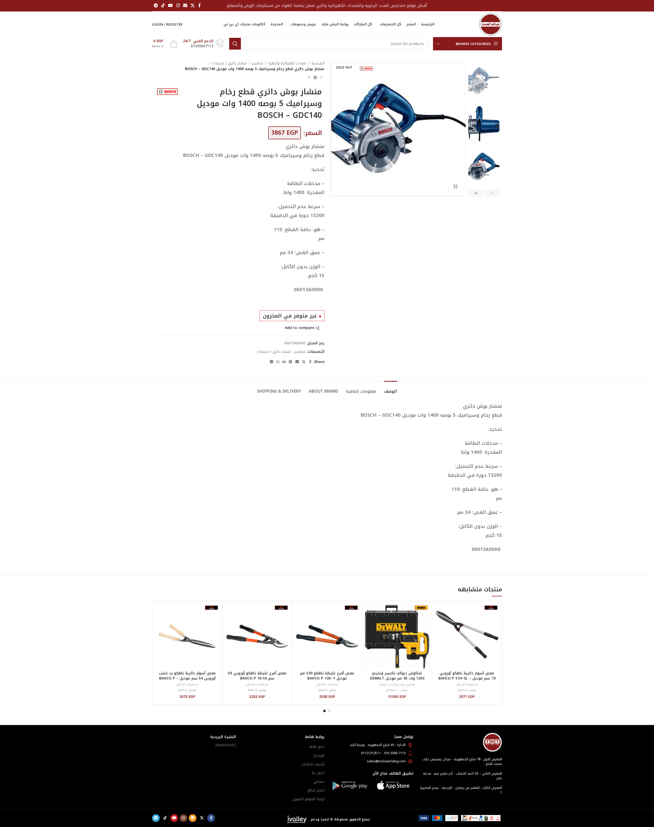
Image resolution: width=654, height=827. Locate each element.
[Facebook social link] (199, 5)
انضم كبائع (315, 790)
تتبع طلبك (316, 746)
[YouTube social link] (170, 5)
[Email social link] (185, 5)
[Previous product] (321, 78)
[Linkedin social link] (284, 362)
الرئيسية (317, 63)
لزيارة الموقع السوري (308, 799)
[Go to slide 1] (329, 711)
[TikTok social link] (162, 5)
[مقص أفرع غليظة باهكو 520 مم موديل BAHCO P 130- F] (327, 636)
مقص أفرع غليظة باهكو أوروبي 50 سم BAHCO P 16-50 (257, 676)
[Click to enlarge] (455, 186)
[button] (492, 193)
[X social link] (192, 5)
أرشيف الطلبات (312, 764)
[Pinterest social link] (290, 362)
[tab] (390, 388)
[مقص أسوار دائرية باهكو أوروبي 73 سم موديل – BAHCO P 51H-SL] (467, 636)
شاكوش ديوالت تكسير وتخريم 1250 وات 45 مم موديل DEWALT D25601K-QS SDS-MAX (397, 678)
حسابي (318, 781)
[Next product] (309, 78)
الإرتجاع (318, 755)
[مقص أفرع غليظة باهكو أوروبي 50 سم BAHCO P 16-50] (257, 636)
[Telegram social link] (155, 5)
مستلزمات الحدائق (467, 684)
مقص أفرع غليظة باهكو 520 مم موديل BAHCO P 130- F (327, 676)
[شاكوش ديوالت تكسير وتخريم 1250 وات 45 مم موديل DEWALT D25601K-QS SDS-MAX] (397, 636)
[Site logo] (490, 24)
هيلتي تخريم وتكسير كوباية (397, 684)
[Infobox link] (203, 43)
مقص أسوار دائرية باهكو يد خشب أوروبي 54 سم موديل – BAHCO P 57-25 (187, 678)
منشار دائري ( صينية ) (230, 63)
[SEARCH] (235, 44)
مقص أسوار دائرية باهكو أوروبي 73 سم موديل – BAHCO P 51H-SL (467, 676)
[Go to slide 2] (324, 711)
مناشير (257, 63)
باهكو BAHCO (467, 690)
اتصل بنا (318, 772)
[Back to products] (315, 78)
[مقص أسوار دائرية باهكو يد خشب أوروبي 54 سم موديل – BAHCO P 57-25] (187, 636)
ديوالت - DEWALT (397, 690)
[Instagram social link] (177, 5)
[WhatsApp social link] (278, 362)
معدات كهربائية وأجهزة (287, 63)
